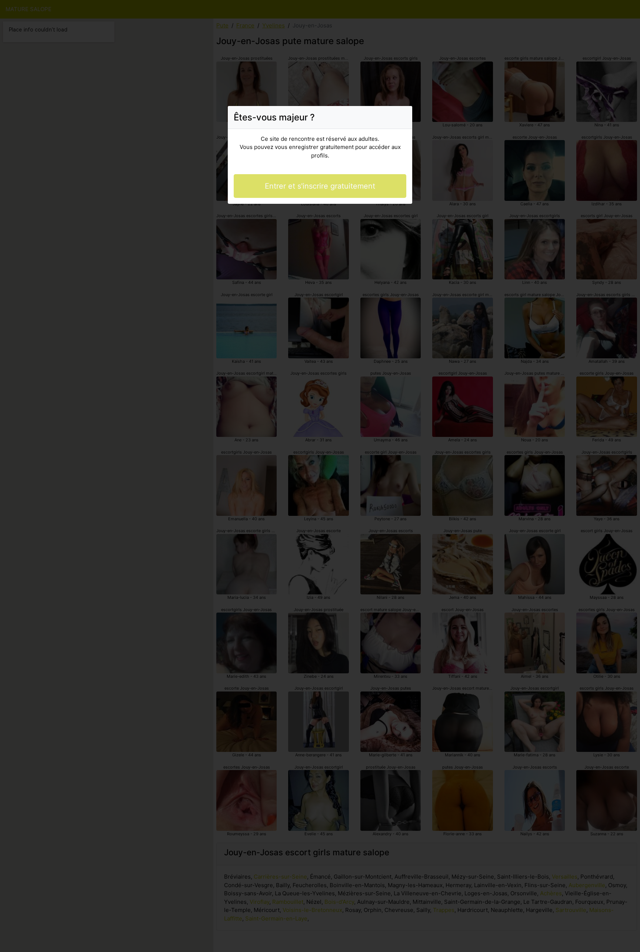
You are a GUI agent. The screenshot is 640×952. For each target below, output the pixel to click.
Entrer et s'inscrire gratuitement (320, 186)
